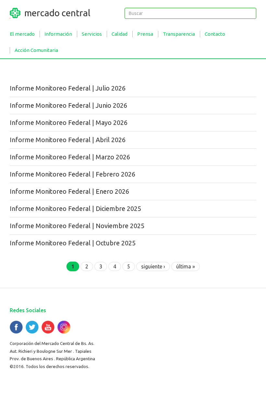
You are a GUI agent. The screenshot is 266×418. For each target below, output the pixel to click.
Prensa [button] (145, 34)
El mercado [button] (22, 34)
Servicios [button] (92, 34)
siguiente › (153, 266)
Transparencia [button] (179, 34)
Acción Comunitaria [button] (36, 50)
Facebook (16, 327)
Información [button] (58, 34)
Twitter (32, 327)
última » (185, 266)
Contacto (215, 34)
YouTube (48, 327)
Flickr (63, 327)
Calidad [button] (119, 34)
